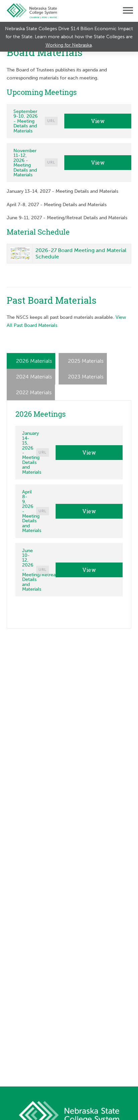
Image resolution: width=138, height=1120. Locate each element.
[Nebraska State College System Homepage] (32, 10)
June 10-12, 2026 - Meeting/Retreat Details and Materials (39, 569)
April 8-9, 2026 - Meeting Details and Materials (31, 511)
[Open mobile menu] (123, 10)
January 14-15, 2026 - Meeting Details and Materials (31, 452)
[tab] (31, 361)
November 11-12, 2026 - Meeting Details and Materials (25, 163)
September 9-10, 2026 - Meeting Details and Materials (25, 121)
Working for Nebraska (69, 45)
